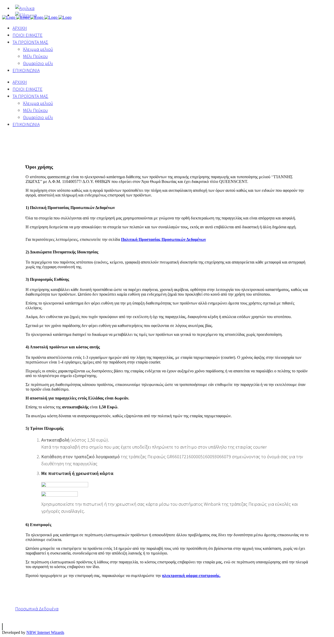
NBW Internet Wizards (45, 632)
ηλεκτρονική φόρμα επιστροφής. (191, 575)
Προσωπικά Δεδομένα (36, 609)
